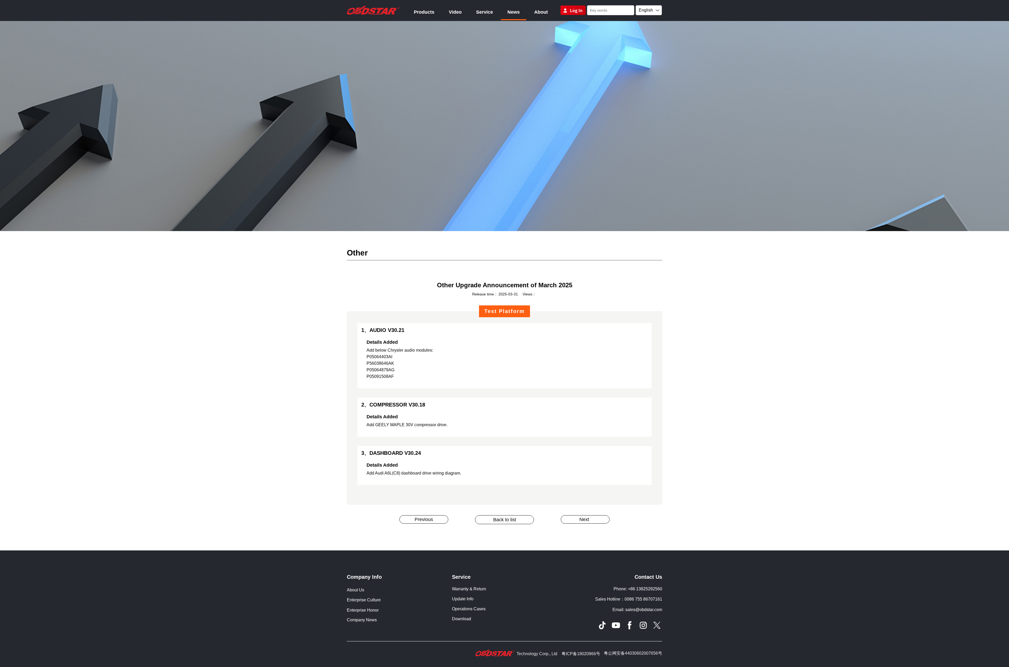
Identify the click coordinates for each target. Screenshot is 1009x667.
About (541, 12)
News (513, 12)
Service (484, 12)
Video (455, 12)
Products (424, 12)
